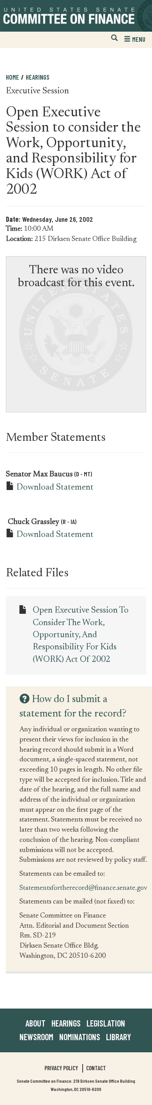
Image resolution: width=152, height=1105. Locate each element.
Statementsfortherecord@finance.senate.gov (83, 888)
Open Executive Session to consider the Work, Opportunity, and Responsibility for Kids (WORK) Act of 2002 (81, 635)
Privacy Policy (61, 1067)
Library (118, 1037)
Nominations (79, 1037)
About (35, 1023)
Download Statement (55, 487)
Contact (96, 1067)
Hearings (37, 77)
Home (12, 77)
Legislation (106, 1023)
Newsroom (36, 1037)
